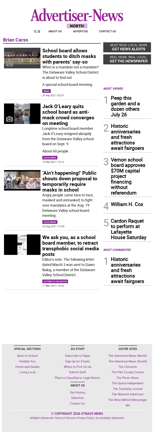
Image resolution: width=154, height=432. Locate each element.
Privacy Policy (85, 418)
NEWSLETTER (118, 4)
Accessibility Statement (110, 418)
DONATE (141, 4)
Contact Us (107, 31)
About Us (55, 31)
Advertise (80, 31)
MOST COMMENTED (117, 250)
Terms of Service (65, 418)
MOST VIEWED (113, 88)
